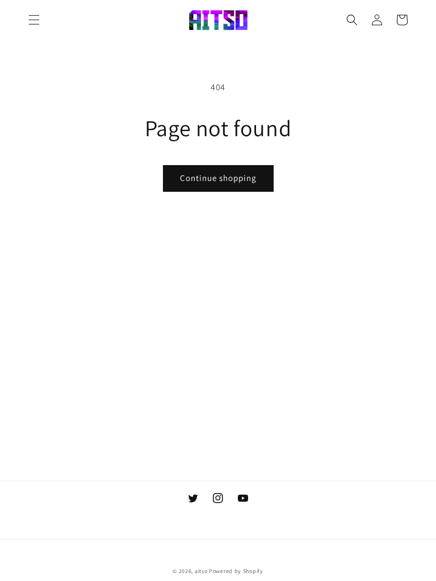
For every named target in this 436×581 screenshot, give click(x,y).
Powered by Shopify (236, 571)
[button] (34, 19)
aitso (201, 571)
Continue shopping (218, 177)
